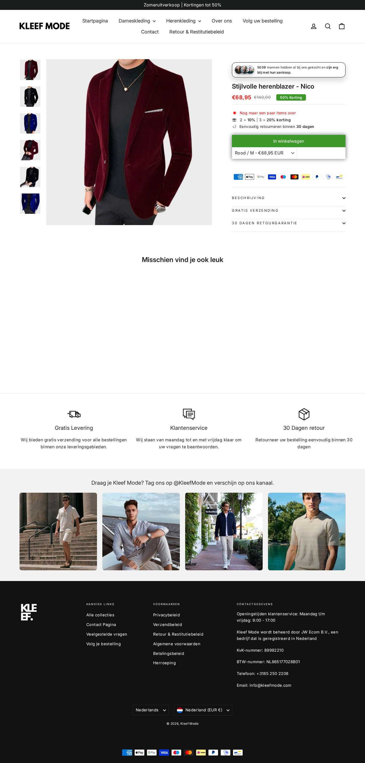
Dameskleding (135, 21)
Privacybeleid (166, 615)
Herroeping (164, 662)
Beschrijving (248, 198)
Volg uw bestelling (263, 21)
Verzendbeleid (167, 624)
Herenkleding (181, 21)
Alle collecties (100, 615)
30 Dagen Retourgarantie (265, 223)
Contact (150, 32)
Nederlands (147, 710)
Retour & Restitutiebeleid (196, 32)
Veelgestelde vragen (106, 634)
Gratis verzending (255, 210)
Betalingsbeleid (168, 653)
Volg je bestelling (103, 643)
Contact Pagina (101, 624)
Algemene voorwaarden (176, 643)
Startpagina (95, 21)
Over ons (222, 21)
